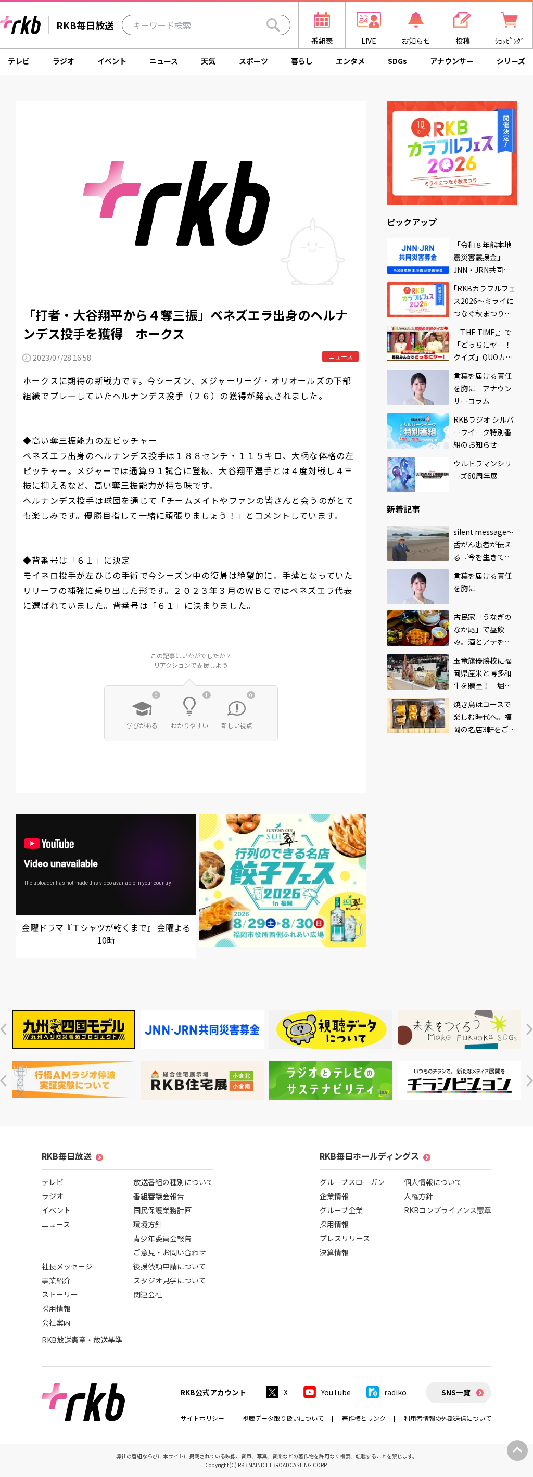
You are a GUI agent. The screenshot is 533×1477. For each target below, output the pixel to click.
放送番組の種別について (173, 1182)
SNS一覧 (456, 1392)
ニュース (163, 61)
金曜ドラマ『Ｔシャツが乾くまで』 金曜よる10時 (106, 933)
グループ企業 (341, 1210)
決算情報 (334, 1252)
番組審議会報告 (158, 1196)
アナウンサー (452, 61)
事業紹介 (56, 1280)
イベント (111, 61)
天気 (208, 61)
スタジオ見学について (169, 1280)
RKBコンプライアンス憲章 (447, 1210)
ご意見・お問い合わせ (169, 1252)
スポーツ (253, 61)
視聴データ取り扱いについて (283, 1418)
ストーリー (60, 1294)
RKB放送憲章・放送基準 (82, 1339)
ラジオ (63, 61)
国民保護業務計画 (162, 1210)
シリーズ (511, 61)
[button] (3, 1029)
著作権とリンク (364, 1418)
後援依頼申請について (169, 1266)
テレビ (19, 61)
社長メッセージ (67, 1266)
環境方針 (147, 1224)
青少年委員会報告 (162, 1238)
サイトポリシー (202, 1418)
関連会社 (147, 1294)
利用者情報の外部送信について (447, 1418)
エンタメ (350, 61)
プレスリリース (345, 1238)
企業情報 (334, 1196)
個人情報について (433, 1182)
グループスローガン (352, 1182)
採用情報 (56, 1308)
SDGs (397, 61)
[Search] (273, 25)
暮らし (302, 61)
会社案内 (56, 1322)
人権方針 (418, 1196)
